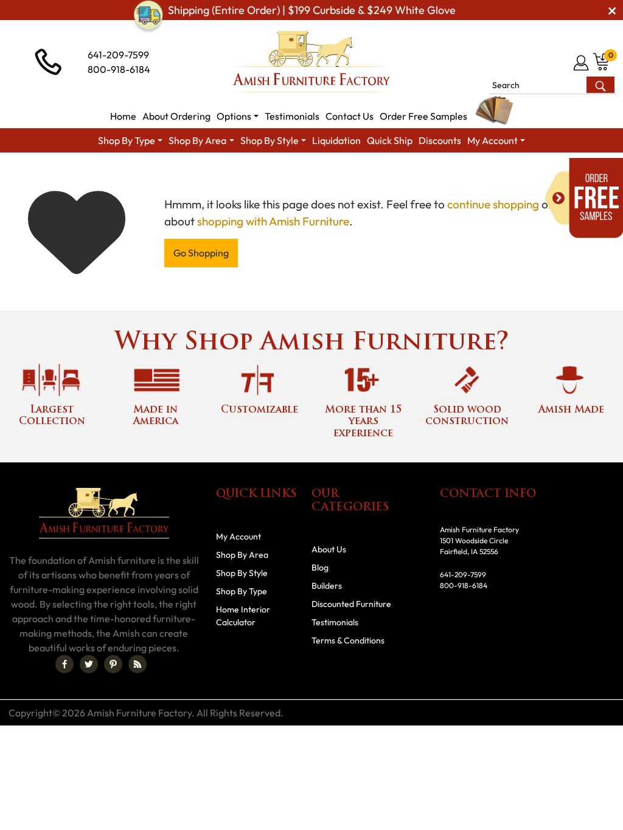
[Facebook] (64, 664)
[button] (238, 116)
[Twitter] (89, 664)
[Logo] (311, 62)
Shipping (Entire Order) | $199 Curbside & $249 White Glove (312, 10)
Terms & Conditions (348, 640)
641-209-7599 (118, 55)
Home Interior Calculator (243, 616)
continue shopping (493, 204)
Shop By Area (242, 554)
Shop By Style (242, 573)
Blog (320, 567)
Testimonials (335, 622)
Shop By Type (241, 591)
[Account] (582, 62)
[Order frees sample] (584, 198)
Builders (327, 585)
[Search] (600, 85)
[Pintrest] (113, 664)
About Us (329, 549)
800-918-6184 (119, 69)
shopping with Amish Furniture (273, 221)
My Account (238, 536)
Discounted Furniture (351, 603)
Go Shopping (201, 253)
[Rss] (137, 664)
